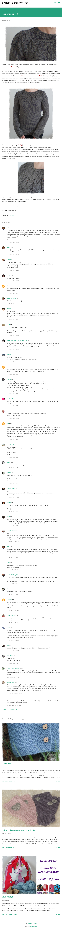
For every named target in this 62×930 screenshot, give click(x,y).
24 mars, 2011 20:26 (13, 526)
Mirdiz (9, 354)
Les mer (57, 781)
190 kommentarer (11, 914)
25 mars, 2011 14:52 (12, 557)
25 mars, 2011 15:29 (12, 570)
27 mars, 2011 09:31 (13, 622)
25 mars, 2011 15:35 (12, 584)
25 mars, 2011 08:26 (13, 541)
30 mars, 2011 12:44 (13, 651)
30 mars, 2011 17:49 (13, 663)
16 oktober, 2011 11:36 (13, 677)
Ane (8, 645)
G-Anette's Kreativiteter (15, 3)
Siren (8, 516)
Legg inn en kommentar (9, 709)
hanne (9, 411)
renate (9, 502)
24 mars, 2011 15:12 (12, 293)
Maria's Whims (11, 530)
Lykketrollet (10, 682)
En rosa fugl (10, 398)
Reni (8, 286)
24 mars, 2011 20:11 (12, 511)
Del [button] (57, 215)
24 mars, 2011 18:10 (12, 439)
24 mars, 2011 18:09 (13, 418)
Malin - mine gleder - (13, 668)
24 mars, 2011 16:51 (12, 362)
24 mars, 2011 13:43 (13, 254)
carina (9, 259)
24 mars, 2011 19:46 (13, 497)
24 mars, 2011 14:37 (13, 281)
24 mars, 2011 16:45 (13, 349)
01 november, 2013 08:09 (14, 705)
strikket (11, 215)
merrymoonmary (33, 926)
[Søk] (55, 3)
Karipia (9, 275)
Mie (8, 423)
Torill (8, 324)
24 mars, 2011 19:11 (12, 457)
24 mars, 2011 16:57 (12, 406)
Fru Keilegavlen (11, 615)
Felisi (8, 562)
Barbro (9, 472)
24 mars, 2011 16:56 (12, 393)
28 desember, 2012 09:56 (14, 693)
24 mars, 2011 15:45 (12, 319)
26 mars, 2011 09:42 (13, 610)
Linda (8, 462)
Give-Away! (7, 896)
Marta (9, 379)
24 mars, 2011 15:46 (13, 335)
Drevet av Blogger (32, 923)
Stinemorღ (10, 444)
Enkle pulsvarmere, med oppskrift (18, 830)
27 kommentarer (10, 847)
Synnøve (9, 599)
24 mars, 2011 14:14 (13, 270)
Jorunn (9, 367)
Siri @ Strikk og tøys (13, 575)
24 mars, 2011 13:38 (13, 242)
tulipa (8, 228)
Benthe (9, 589)
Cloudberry (10, 655)
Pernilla (9, 308)
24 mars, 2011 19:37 (13, 483)
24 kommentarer (10, 781)
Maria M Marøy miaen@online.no (17, 340)
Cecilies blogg (11, 488)
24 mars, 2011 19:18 (12, 467)
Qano (8, 627)
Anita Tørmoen (11, 298)
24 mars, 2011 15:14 (12, 303)
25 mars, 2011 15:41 (12, 594)
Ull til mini (7, 763)
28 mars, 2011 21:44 (13, 640)
